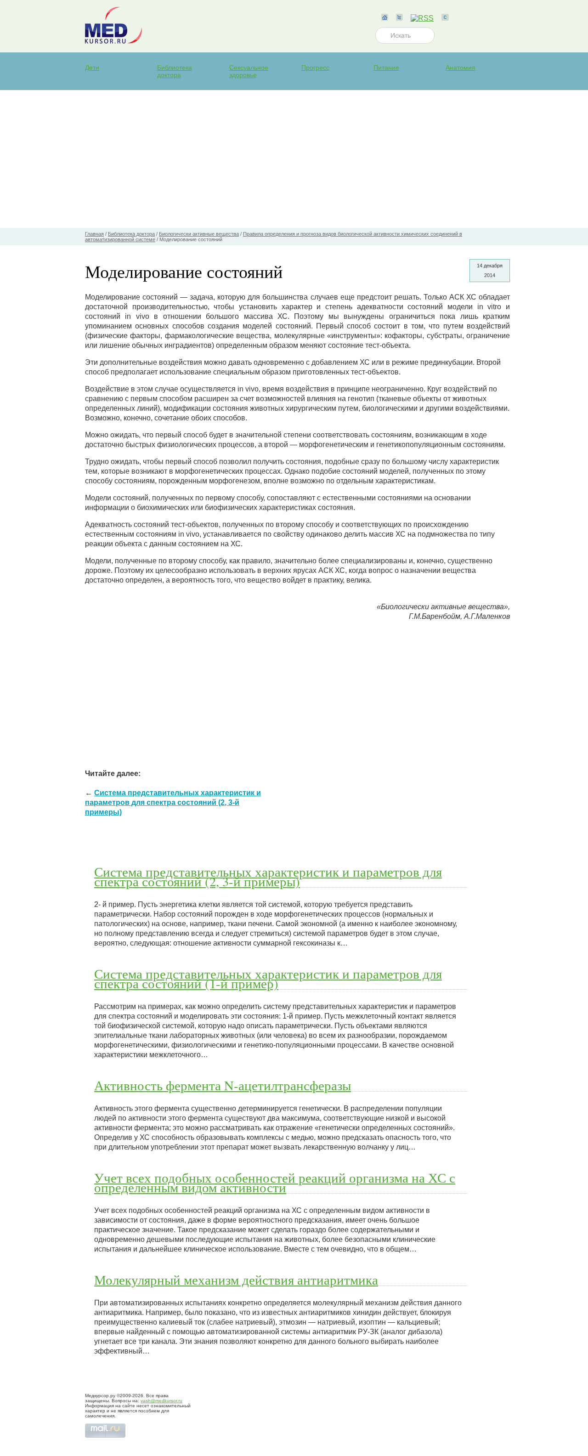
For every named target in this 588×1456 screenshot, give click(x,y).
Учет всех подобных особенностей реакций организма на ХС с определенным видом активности (274, 1182)
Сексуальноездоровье (248, 71)
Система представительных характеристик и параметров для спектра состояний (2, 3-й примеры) (173, 802)
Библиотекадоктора (174, 71)
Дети (92, 67)
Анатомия (460, 67)
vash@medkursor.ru (161, 1400)
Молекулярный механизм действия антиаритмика (236, 1279)
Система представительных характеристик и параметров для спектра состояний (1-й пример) (268, 978)
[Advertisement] (294, 159)
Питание (386, 67)
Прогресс (315, 67)
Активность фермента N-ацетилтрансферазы (222, 1085)
